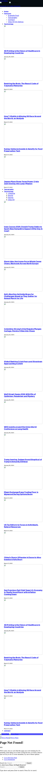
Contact (11, 20)
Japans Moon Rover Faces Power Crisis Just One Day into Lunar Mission (21, 183)
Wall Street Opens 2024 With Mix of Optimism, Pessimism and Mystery (20, 395)
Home (6, 11)
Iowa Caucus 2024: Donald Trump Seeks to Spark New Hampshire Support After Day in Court (23, 229)
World (10, 196)
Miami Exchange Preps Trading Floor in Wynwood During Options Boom (21, 493)
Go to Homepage (9, 759)
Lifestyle (11, 193)
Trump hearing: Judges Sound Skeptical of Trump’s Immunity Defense (23, 461)
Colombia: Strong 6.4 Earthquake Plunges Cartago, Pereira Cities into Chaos (22, 330)
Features (7, 13)
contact (7, 731)
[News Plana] (9, 734)
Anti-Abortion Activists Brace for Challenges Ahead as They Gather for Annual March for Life (20, 296)
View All (11, 200)
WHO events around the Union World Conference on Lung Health (20, 428)
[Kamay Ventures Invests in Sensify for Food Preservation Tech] (23, 731)
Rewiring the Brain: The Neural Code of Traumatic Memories (21, 85)
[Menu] (0, 8)
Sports (10, 198)
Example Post (13, 16)
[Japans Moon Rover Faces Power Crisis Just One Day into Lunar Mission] (23, 190)
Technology (8, 24)
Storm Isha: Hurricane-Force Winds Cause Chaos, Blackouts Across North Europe (22, 262)
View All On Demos (16, 22)
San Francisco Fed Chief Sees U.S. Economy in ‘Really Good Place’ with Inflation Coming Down (23, 592)
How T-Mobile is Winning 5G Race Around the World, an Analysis (22, 117)
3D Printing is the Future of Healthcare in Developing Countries (22, 52)
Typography (12, 18)
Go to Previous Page (10, 758)
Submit (22, 767)
